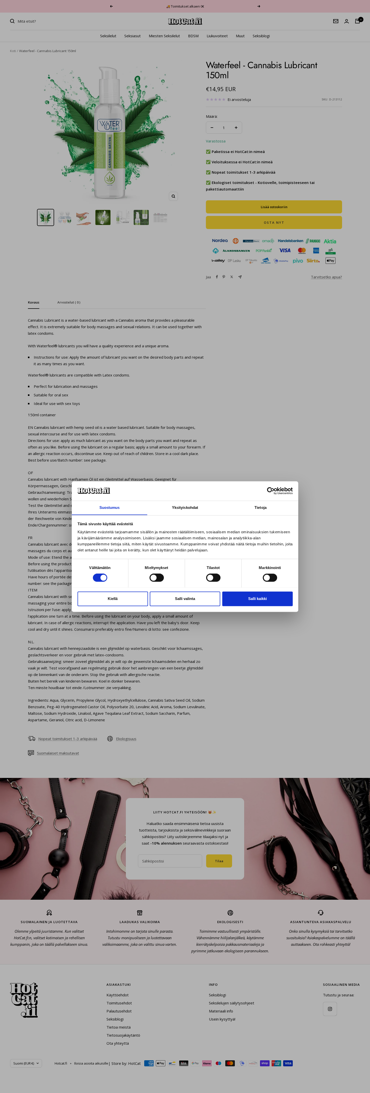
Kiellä (113, 598)
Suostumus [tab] (109, 507)
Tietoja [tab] (260, 507)
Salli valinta (185, 598)
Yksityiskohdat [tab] (185, 507)
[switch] (157, 578)
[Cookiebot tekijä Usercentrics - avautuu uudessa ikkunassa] (271, 491)
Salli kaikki (257, 598)
